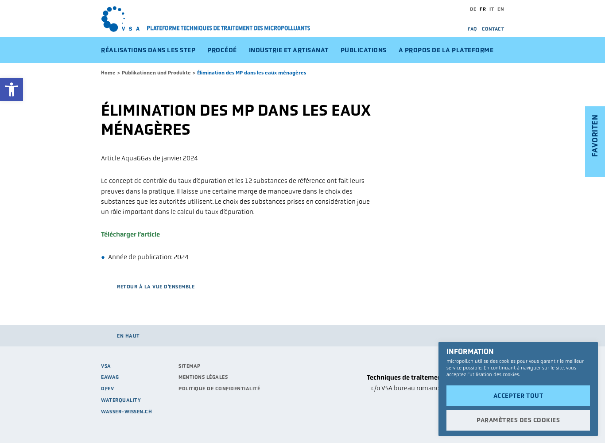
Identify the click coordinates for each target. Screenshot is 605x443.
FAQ (472, 29)
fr (483, 9)
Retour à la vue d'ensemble (155, 287)
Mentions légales (203, 377)
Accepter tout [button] (518, 396)
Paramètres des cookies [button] (518, 420)
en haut (128, 336)
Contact (493, 29)
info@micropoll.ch (477, 409)
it (491, 9)
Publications (364, 50)
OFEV (107, 388)
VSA (106, 366)
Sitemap (189, 366)
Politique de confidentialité (219, 388)
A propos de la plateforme (446, 50)
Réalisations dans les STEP (148, 50)
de (473, 9)
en (500, 9)
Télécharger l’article (130, 234)
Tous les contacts (478, 420)
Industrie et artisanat (289, 50)
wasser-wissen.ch (126, 411)
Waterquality (121, 400)
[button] (11, 89)
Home (108, 73)
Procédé (222, 50)
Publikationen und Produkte (156, 73)
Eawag (110, 377)
